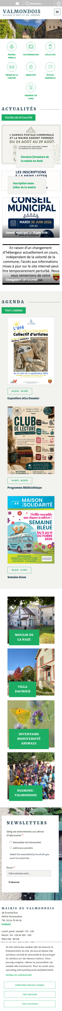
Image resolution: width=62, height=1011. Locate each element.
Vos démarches (31, 54)
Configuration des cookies (29, 985)
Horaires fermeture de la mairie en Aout (35, 159)
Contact (17, 3)
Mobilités (31, 74)
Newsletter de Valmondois (27, 842)
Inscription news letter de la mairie (24, 185)
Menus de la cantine (12, 76)
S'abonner (14, 882)
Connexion (58, 3)
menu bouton (57, 12)
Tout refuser (29, 994)
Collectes (50, 54)
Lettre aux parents (23, 848)
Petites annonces (50, 76)
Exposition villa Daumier (23, 398)
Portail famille (12, 56)
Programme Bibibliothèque (24, 487)
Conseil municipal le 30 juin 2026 (27, 232)
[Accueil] (21, 12)
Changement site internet (22, 279)
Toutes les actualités (18, 117)
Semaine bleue (16, 577)
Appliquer (27, 3)
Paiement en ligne (31, 97)
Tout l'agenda (14, 310)
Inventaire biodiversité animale (29, 738)
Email (10, 867)
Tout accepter (30, 1003)
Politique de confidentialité (19, 974)
